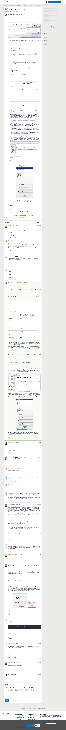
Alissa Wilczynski (11, 282)
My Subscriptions (18, 719)
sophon (9, 674)
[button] (52, 2)
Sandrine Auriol (11, 269)
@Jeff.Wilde (11, 621)
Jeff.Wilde (10, 564)
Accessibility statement (41, 708)
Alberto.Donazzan (11, 14)
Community (6, 5)
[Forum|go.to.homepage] (6, 2)
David (9, 442)
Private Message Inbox (19, 717)
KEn (9, 643)
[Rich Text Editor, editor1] (23, 693)
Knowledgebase (31, 717)
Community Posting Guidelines (26, 708)
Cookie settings (34, 708)
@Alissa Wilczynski (15, 462)
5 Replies (45, 33)
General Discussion (12, 5)
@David (18, 458)
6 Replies (45, 37)
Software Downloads (31, 719)
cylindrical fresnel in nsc (48, 27)
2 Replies (45, 29)
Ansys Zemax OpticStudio (32, 715)
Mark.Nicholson (11, 225)
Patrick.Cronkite (11, 476)
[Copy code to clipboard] (40, 626)
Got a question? (18, 5)
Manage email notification (20, 715)
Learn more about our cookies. (51, 723)
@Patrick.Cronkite (12, 566)
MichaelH (10, 504)
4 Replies (45, 40)
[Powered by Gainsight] (33, 706)
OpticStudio (11, 208)
